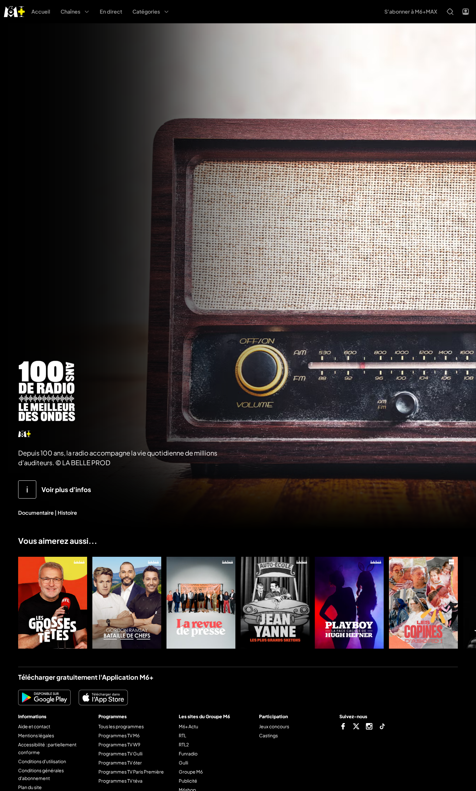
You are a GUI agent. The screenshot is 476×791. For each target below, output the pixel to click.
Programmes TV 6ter (120, 762)
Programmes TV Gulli (120, 753)
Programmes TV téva (120, 781)
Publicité (188, 781)
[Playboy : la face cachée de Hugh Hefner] (349, 603)
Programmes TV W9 (119, 744)
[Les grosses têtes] (52, 603)
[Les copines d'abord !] (423, 603)
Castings (268, 735)
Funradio (188, 753)
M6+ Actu (188, 726)
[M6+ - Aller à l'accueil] (14, 10)
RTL (182, 735)
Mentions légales (36, 735)
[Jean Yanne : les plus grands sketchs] (275, 603)
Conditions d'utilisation (42, 761)
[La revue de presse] (200, 603)
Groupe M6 (191, 772)
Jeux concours (274, 726)
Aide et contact (34, 726)
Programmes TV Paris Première (131, 772)
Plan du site (30, 787)
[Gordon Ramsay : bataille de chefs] (126, 603)
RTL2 (184, 744)
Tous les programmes (121, 726)
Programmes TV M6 (119, 735)
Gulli (183, 762)
